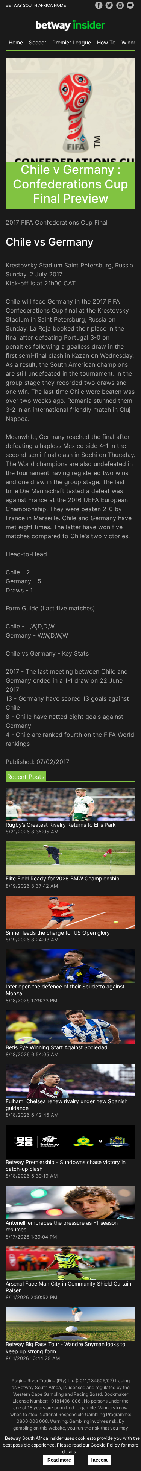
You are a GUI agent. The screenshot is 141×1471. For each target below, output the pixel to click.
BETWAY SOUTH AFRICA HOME (36, 5)
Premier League (71, 42)
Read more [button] (58, 1460)
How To (106, 42)
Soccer (37, 42)
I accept (99, 1460)
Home (16, 42)
